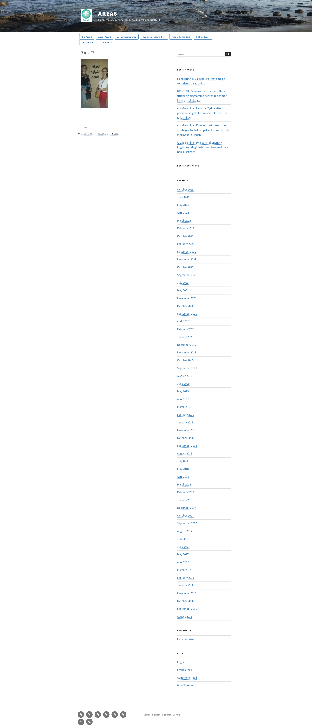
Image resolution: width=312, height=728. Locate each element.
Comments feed (187, 677)
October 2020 (185, 306)
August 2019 (184, 376)
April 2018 (183, 477)
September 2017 (187, 523)
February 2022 (185, 244)
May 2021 (183, 290)
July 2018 (182, 461)
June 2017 (183, 546)
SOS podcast (202, 36)
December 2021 (186, 251)
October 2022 (185, 236)
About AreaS (104, 36)
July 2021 (182, 282)
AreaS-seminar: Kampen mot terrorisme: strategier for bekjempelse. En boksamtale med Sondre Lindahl (203, 130)
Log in (181, 662)
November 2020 (186, 298)
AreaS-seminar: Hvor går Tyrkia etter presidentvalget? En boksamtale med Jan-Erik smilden (202, 113)
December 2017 (186, 508)
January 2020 (185, 337)
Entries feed (184, 670)
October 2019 (185, 360)
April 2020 (183, 321)
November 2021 (186, 259)
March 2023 (184, 220)
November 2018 (186, 430)
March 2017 (184, 570)
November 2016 (186, 593)
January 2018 (185, 500)
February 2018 (185, 492)
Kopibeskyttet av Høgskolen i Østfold (161, 714)
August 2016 (184, 616)
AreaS (107, 13)
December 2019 (186, 345)
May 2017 (183, 554)
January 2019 (185, 422)
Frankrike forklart (181, 36)
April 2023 (183, 213)
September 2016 (187, 609)
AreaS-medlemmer (126, 36)
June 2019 (183, 383)
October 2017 (185, 515)
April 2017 (183, 562)
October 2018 (185, 438)
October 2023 (185, 189)
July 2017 (182, 539)
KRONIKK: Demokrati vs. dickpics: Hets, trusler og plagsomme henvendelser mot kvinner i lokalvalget (202, 95)
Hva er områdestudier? (154, 36)
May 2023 (183, 205)
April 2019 (183, 399)
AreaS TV (107, 42)
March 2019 (184, 407)
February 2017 (185, 578)
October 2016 (185, 601)
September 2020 (187, 313)
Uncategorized (186, 639)
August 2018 (184, 453)
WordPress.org (186, 685)
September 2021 (187, 275)
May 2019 (183, 391)
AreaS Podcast (89, 42)
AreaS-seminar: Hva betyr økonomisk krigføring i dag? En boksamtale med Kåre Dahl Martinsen (202, 147)
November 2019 (186, 352)
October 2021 (185, 267)
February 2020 (185, 329)
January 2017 (185, 585)
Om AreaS (87, 36)
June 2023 (183, 197)
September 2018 (187, 445)
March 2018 (184, 484)
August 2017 (184, 531)
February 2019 (185, 414)
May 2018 (183, 469)
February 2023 (185, 228)
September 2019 (187, 368)
